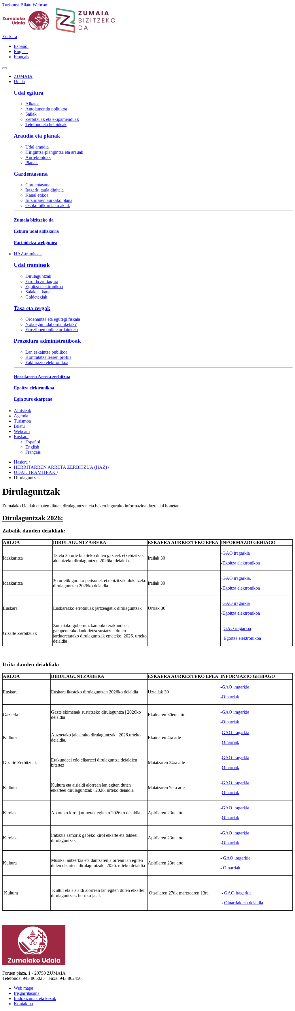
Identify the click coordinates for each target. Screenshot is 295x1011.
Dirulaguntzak (38, 276)
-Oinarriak (229, 696)
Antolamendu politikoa (46, 108)
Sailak (31, 114)
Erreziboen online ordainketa (51, 329)
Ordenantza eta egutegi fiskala (52, 319)
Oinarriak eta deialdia (243, 902)
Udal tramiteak (32, 265)
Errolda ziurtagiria (41, 281)
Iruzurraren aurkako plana (48, 200)
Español (21, 46)
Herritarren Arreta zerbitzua (42, 376)
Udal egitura (29, 93)
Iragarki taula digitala (44, 189)
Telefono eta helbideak (46, 124)
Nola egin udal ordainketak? (51, 324)
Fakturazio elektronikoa (46, 362)
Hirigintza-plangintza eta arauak (54, 152)
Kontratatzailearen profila (48, 357)
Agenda (21, 415)
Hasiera (21, 461)
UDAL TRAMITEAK (35, 472)
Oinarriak (230, 742)
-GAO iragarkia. (236, 578)
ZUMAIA (23, 76)
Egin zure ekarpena (33, 399)
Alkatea (32, 103)
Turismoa (10, 4)
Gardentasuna (31, 174)
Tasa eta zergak (32, 308)
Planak (31, 162)
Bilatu (25, 4)
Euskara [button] (9, 36)
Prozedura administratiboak (47, 341)
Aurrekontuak (38, 157)
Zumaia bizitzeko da (34, 219)
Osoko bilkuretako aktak (47, 205)
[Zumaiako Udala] (59, 31)
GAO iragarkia (236, 603)
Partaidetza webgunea (35, 242)
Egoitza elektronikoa (44, 286)
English (21, 51)
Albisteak (22, 410)
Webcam (40, 4)
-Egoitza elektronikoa (240, 562)
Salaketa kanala (39, 291)
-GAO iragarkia (235, 553)
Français (21, 56)
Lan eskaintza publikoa (46, 352)
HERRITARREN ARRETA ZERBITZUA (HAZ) (61, 467)
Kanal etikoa (36, 195)
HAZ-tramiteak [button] (28, 253)
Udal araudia (37, 147)
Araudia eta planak (37, 136)
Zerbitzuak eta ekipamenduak (52, 119)
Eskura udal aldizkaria (36, 231)
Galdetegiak (36, 297)
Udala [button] (19, 81)
